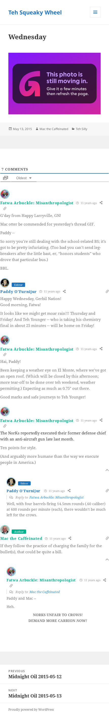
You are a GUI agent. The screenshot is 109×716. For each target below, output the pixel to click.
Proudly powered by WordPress (31, 709)
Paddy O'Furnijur (18, 291)
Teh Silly (81, 129)
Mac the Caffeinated (54, 129)
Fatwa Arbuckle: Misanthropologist (37, 202)
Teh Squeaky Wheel (35, 12)
